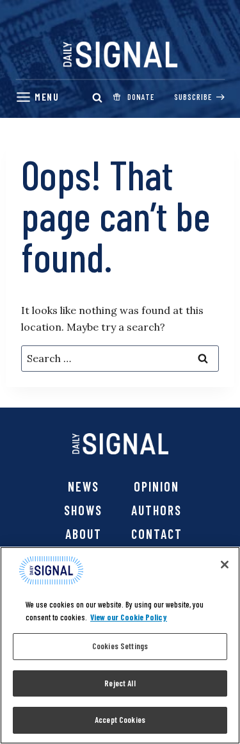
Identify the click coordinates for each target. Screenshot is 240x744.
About (83, 533)
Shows (83, 510)
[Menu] (37, 97)
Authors (156, 510)
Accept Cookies (120, 720)
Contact (156, 533)
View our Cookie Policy (128, 617)
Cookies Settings (120, 646)
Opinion (156, 486)
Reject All (119, 683)
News (83, 486)
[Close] (225, 564)
